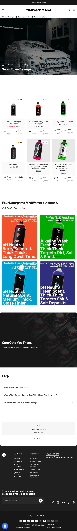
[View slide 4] (42, 438)
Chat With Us (38, 432)
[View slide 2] (37, 438)
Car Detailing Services (34, 465)
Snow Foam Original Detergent (13, 123)
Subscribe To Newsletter (34, 476)
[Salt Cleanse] (13, 150)
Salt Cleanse (14, 165)
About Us (33, 458)
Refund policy (19, 527)
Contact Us (34, 472)
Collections (10, 65)
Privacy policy (27, 527)
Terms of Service (17, 473)
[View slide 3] (39, 438)
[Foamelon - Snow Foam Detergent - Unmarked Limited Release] (38, 150)
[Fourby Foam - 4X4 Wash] (63, 107)
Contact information (56, 527)
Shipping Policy (19, 469)
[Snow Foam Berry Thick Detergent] (38, 107)
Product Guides (35, 461)
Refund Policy (18, 461)
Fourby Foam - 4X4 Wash (63, 122)
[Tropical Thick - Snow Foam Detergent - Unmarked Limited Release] (63, 150)
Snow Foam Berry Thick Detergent (38, 123)
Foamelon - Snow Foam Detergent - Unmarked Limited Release (38, 167)
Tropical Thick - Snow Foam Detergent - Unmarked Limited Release (63, 168)
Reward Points (35, 469)
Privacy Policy (18, 458)
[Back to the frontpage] (3, 65)
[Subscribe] (41, 501)
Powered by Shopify (48, 524)
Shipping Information (18, 465)
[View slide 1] (35, 438)
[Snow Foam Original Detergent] (13, 107)
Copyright (17, 477)
